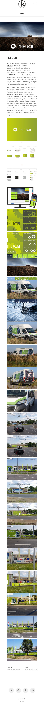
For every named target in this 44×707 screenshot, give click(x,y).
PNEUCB (9, 66)
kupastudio (22, 699)
